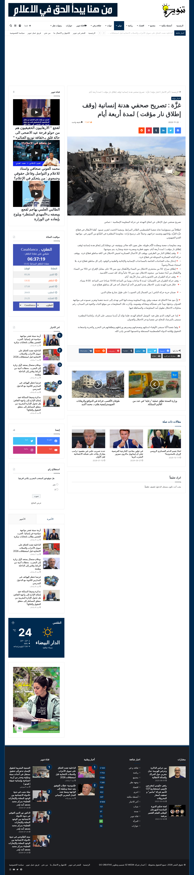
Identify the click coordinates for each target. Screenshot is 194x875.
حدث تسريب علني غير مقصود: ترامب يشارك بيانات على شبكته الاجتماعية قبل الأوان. (88, 454)
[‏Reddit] (142, 130)
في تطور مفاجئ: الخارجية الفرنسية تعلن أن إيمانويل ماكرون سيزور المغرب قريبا (127, 454)
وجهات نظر (57, 25)
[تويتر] (171, 130)
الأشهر (22, 519)
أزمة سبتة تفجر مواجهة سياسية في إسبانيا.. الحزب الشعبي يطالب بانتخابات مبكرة (27, 339)
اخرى (136, 792)
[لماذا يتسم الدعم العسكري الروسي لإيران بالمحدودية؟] (164, 438)
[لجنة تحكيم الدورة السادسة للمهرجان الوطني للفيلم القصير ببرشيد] (177, 810)
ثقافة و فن (97, 25)
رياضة (130, 25)
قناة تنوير (80, 25)
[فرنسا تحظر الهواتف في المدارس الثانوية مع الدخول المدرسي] (51, 387)
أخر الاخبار (165, 92)
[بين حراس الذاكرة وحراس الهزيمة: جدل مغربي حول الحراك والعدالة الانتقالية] (177, 772)
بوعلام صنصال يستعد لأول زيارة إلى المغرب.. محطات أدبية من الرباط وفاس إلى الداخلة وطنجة (133, 33)
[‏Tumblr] (156, 130)
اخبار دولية (155, 92)
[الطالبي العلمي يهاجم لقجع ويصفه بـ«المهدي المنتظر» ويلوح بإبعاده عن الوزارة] (36, 194)
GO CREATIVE (105, 865)
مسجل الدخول (162, 486)
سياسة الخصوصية (17, 33)
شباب (135, 806)
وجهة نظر (134, 782)
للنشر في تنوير (79, 33)
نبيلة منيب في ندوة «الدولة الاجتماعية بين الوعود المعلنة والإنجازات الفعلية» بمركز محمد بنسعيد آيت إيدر (19, 798)
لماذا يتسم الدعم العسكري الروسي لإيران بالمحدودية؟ (165, 452)
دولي (120, 25)
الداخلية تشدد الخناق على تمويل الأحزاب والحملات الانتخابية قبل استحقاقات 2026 (27, 353)
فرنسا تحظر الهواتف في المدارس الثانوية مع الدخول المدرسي (29, 385)
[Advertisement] (97, 58)
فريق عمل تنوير (34, 33)
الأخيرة (50, 519)
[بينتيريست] (149, 130)
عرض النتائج (36, 503)
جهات (109, 25)
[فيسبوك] (178, 130)
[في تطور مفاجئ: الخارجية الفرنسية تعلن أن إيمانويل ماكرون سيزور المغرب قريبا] (126, 438)
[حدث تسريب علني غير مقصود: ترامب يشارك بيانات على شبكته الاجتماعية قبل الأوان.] (88, 438)
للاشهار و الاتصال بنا (62, 33)
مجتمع (152, 25)
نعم (54, 484)
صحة (136, 811)
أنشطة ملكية (166, 25)
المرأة (135, 821)
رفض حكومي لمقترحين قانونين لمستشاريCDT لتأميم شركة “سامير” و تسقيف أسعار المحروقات (156, 792)
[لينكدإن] (163, 130)
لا (55, 489)
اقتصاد (141, 25)
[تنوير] (174, 10)
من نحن (47, 33)
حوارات (69, 25)
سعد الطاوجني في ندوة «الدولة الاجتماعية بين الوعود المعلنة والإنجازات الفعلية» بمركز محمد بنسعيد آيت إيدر (19, 843)
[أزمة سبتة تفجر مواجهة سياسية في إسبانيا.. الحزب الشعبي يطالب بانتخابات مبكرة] (51, 340)
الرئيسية (179, 25)
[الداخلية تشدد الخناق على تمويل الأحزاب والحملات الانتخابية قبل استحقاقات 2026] (51, 354)
